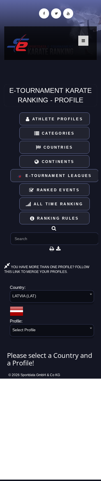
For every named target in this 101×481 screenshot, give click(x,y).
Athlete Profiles (56, 119)
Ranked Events (57, 190)
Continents (57, 162)
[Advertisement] (50, 429)
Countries (57, 147)
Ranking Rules (57, 218)
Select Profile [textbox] (24, 330)
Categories (57, 133)
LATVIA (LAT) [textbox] (24, 296)
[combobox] (52, 297)
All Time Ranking (57, 204)
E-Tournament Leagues (57, 176)
